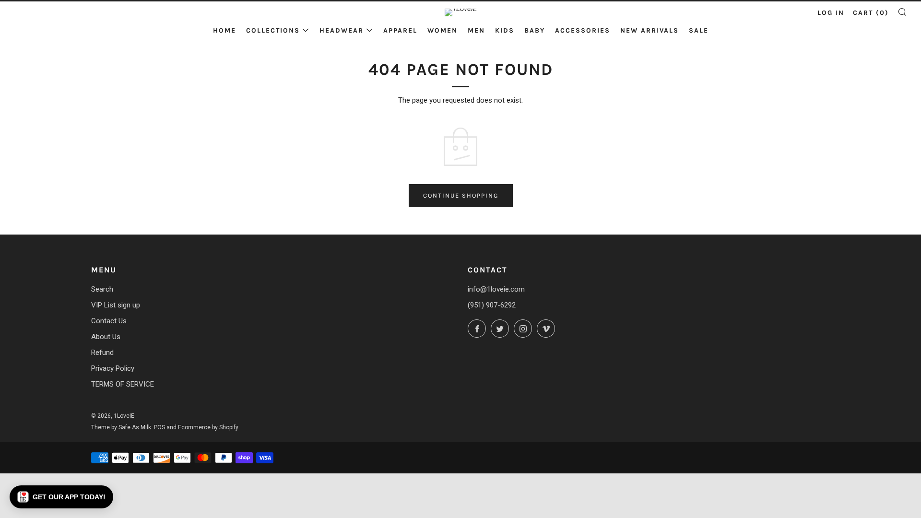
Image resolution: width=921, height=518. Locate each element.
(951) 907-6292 (492, 305)
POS (159, 427)
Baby (534, 30)
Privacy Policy (112, 368)
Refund (102, 352)
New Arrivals (649, 30)
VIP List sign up (115, 305)
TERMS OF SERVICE (122, 384)
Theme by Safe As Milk (121, 427)
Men (476, 30)
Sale (698, 30)
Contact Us (109, 321)
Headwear (341, 30)
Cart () (871, 13)
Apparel (400, 30)
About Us (105, 336)
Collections (273, 30)
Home (224, 30)
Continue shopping (460, 195)
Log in (830, 13)
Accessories (582, 30)
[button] (61, 496)
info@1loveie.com (496, 289)
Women (442, 30)
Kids (504, 30)
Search (102, 289)
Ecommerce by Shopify (208, 427)
